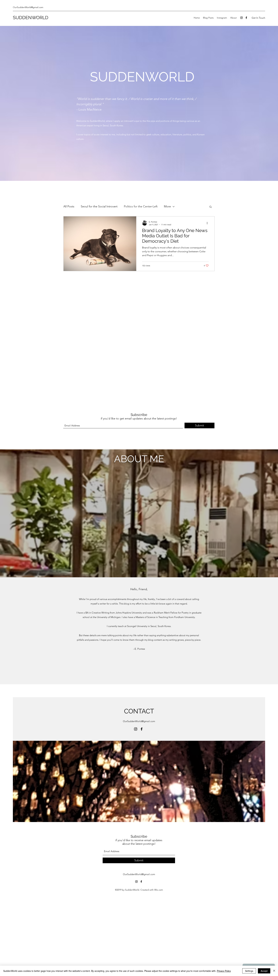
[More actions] (208, 223)
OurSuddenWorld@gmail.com (28, 7)
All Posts (68, 206)
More (167, 206)
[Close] (274, 970)
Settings (249, 970)
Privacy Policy (224, 970)
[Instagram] (241, 17)
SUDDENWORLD (30, 17)
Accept (264, 970)
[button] (210, 207)
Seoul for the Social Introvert (99, 206)
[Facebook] (246, 17)
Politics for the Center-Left (141, 206)
